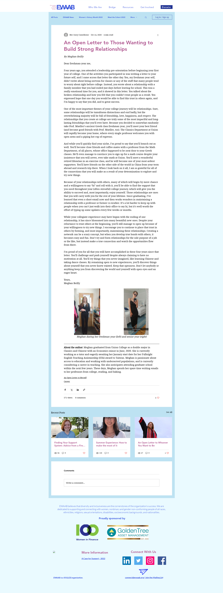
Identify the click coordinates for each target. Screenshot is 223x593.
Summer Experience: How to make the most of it (111, 444)
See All (169, 412)
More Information (95, 552)
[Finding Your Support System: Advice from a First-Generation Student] (69, 427)
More (132, 17)
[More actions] (157, 34)
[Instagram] (150, 560)
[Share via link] (84, 390)
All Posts (54, 17)
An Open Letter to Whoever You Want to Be (153, 444)
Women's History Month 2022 (91, 17)
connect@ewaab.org (134, 577)
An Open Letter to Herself (75, 378)
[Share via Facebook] (65, 390)
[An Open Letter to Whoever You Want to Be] (153, 427)
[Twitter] (138, 560)
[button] (96, 7)
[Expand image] (87, 311)
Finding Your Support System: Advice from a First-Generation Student (69, 444)
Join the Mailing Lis (153, 577)
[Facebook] (162, 560)
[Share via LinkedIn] (78, 390)
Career (67, 381)
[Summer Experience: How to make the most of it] (111, 427)
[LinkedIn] (126, 560)
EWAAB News (68, 17)
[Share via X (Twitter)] (71, 390)
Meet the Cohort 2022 (116, 17)
